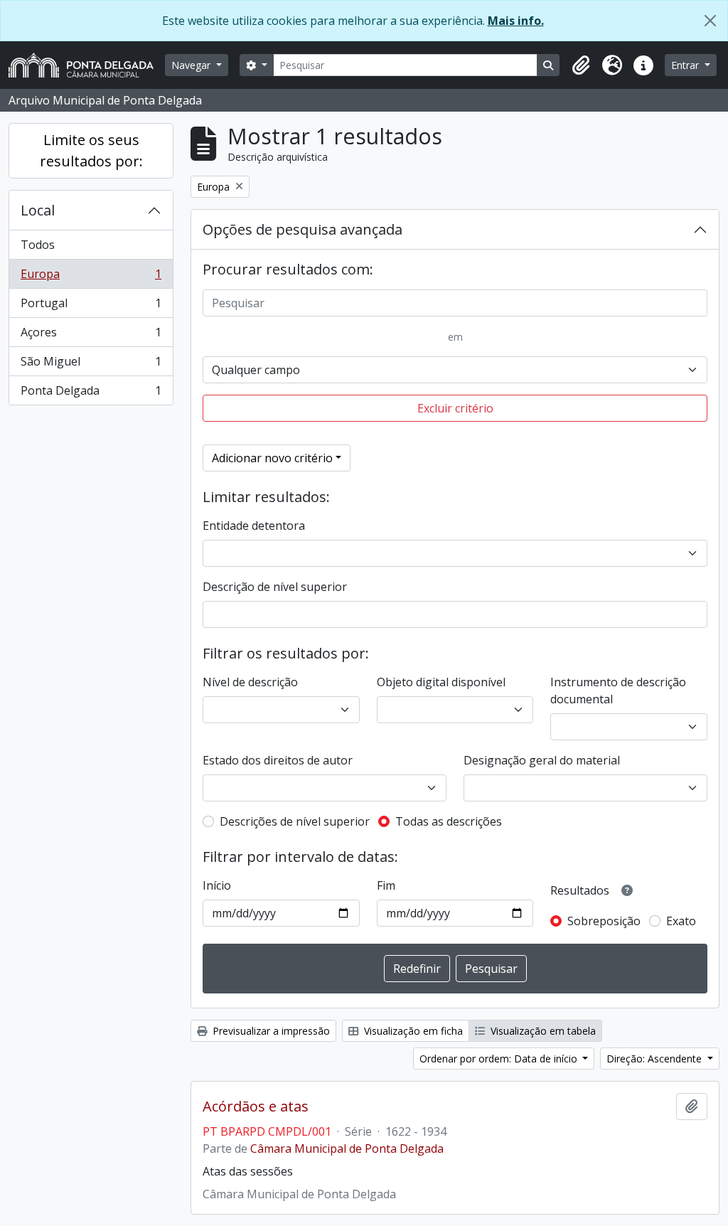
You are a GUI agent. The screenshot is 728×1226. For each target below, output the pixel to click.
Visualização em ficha (412, 1031)
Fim (386, 885)
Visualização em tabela (542, 1031)
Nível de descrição (250, 682)
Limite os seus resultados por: (91, 150)
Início (217, 885)
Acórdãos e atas (256, 1106)
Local (38, 210)
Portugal (90, 306)
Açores (90, 335)
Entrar (686, 65)
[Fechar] (710, 21)
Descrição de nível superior (275, 587)
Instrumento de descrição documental (618, 690)
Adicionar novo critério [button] (272, 458)
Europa (90, 277)
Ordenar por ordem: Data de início (499, 1058)
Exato (681, 921)
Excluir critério (455, 408)
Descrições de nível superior (295, 821)
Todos (38, 244)
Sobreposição (604, 921)
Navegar (192, 65)
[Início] (87, 65)
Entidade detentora (254, 525)
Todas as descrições (448, 821)
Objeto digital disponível (441, 682)
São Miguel (90, 364)
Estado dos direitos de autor (278, 760)
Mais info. (516, 20)
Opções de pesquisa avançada (302, 229)
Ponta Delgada (90, 394)
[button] (580, 65)
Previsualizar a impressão (270, 1031)
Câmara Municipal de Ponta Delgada (347, 1148)
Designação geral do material (542, 760)
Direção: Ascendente (655, 1058)
